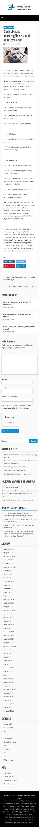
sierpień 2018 (8, 617)
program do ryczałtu (10, 812)
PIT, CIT (6, 746)
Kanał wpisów (9, 777)
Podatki (6, 749)
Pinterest (9, 266)
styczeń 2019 (9, 599)
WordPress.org (9, 784)
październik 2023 (10, 556)
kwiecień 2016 (9, 711)
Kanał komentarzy (10, 780)
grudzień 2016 (9, 682)
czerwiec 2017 (9, 661)
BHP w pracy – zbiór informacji (14, 467)
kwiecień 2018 (9, 632)
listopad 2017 (9, 643)
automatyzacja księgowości (25, 817)
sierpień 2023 (8, 560)
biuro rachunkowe (13, 814)
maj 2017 (7, 664)
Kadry (6, 735)
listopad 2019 (9, 563)
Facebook (9, 261)
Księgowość (8, 738)
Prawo (6, 753)
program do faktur (27, 809)
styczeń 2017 (9, 679)
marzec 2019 (8, 592)
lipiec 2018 (7, 621)
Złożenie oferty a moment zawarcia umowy (17, 500)
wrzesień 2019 (9, 571)
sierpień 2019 (8, 574)
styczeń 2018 (9, 635)
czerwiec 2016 (9, 704)
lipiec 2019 (7, 578)
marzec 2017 (8, 671)
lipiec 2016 (7, 700)
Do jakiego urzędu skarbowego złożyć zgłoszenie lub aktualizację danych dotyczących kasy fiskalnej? (19, 493)
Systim (23, 801)
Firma (5, 731)
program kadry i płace (12, 809)
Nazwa (5, 379)
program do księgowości (26, 806)
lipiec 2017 (7, 657)
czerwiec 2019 (9, 581)
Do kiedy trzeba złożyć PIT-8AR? (21, 287)
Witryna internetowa (9, 397)
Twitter (21, 261)
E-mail (4, 388)
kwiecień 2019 (9, 589)
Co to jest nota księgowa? (11, 487)
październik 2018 (10, 610)
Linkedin (21, 266)
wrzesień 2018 (9, 614)
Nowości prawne (10, 742)
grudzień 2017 (9, 639)
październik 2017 (10, 646)
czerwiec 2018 (9, 625)
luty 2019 (7, 596)
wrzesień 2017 (9, 650)
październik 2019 (10, 567)
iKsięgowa (13, 806)
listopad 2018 (9, 607)
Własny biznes (9, 760)
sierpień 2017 (8, 653)
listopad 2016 (9, 686)
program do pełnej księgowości (18, 804)
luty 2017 (7, 675)
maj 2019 (7, 585)
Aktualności (8, 724)
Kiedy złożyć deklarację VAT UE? (15, 470)
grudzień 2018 (9, 603)
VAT (5, 756)
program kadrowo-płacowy (24, 823)
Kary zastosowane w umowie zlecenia (17, 474)
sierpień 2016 (8, 697)
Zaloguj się (7, 773)
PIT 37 (7, 178)
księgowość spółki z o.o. (26, 812)
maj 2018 (7, 628)
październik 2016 (10, 689)
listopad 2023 (9, 553)
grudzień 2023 (9, 549)
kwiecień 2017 (9, 668)
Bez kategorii (9, 27)
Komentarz (6, 353)
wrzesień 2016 (9, 693)
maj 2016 (7, 707)
